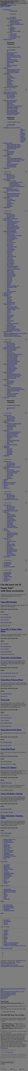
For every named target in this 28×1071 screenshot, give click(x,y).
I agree (1, 6)
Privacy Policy (13, 5)
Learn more (7, 6)
